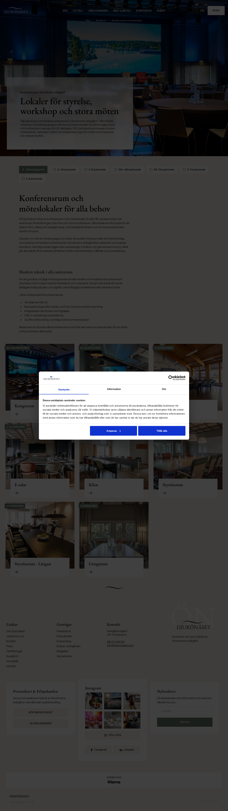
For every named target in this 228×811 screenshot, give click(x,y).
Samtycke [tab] (64, 389)
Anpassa (111, 430)
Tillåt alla (162, 430)
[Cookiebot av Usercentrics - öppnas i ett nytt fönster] (170, 377)
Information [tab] (114, 388)
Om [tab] (164, 388)
